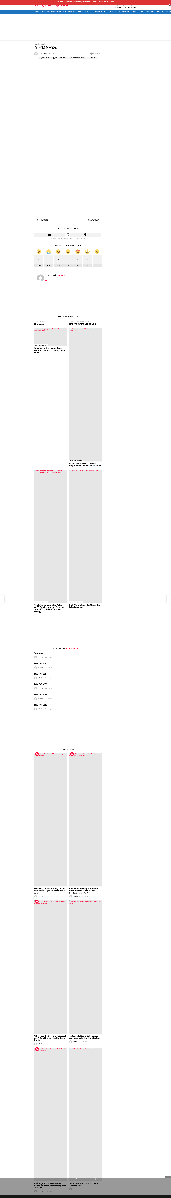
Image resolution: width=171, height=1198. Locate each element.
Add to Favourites (60, 57)
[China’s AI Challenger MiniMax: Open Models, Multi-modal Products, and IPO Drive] (85, 819)
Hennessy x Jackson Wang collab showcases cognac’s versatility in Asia (49, 891)
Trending (132, 7)
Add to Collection (78, 57)
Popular (117, 7)
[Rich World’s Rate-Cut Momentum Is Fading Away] (85, 536)
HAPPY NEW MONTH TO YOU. (83, 324)
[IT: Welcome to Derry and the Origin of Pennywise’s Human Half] (85, 394)
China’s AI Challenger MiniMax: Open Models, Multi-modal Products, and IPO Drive (84, 891)
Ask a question (114, 12)
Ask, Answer (83, 12)
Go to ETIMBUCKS (69, 12)
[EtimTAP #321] (169, 599)
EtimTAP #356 (40, 695)
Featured (72, 321)
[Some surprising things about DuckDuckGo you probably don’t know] (50, 337)
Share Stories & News (83, 321)
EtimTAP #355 (40, 684)
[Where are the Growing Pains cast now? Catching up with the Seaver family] (50, 967)
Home (37, 12)
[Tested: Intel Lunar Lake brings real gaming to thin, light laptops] (85, 967)
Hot (124, 7)
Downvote (85, 235)
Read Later (45, 57)
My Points (45, 12)
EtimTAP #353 (40, 664)
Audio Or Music (39, 321)
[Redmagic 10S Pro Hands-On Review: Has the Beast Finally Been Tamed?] (50, 1114)
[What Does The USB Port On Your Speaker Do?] (85, 1114)
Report (93, 57)
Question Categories (130, 12)
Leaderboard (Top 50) (98, 12)
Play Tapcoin (56, 12)
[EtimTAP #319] (2, 599)
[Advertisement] (85, 27)
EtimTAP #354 (41, 674)
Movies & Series (157, 12)
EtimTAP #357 (40, 705)
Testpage (38, 653)
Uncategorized (74, 649)
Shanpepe (39, 324)
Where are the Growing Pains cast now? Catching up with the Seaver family (50, 1038)
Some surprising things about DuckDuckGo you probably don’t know (49, 350)
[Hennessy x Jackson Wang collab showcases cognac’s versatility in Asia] (50, 819)
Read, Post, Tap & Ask (51, 5)
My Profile (145, 12)
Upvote (49, 235)
